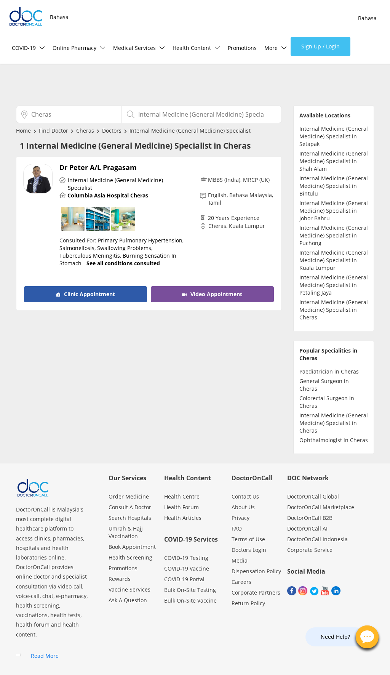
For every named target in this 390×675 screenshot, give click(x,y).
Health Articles (182, 517)
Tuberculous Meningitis (89, 255)
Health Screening (130, 557)
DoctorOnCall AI (307, 528)
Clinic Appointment (88, 294)
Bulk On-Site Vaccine (190, 600)
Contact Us (245, 496)
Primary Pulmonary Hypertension (140, 240)
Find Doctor (53, 130)
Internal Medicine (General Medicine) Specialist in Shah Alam (333, 161)
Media (240, 560)
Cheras (85, 130)
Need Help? (335, 636)
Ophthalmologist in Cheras (333, 440)
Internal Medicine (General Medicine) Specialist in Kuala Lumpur (333, 260)
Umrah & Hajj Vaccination (126, 532)
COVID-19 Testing (186, 557)
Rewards (120, 578)
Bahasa (59, 17)
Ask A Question (128, 600)
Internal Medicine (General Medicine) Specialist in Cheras (333, 309)
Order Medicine (129, 496)
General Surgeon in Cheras (324, 384)
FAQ (237, 528)
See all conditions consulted (123, 263)
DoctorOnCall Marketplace (320, 507)
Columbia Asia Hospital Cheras (107, 195)
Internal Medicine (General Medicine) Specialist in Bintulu (333, 186)
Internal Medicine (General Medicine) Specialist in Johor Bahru (333, 210)
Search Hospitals (130, 517)
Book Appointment (132, 546)
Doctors (111, 130)
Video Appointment (215, 294)
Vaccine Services (129, 589)
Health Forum (181, 507)
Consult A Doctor (130, 507)
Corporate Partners (256, 592)
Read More (45, 655)
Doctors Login (249, 549)
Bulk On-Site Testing (190, 589)
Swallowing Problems (124, 248)
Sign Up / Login (320, 46)
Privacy (240, 517)
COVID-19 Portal (184, 579)
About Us (243, 507)
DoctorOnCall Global (313, 496)
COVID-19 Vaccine (186, 568)
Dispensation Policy (256, 571)
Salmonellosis (76, 248)
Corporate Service (309, 549)
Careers (241, 581)
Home (23, 130)
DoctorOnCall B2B (309, 517)
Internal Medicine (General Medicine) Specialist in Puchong (333, 235)
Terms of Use (248, 539)
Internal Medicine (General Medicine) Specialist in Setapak (333, 136)
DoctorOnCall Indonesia (317, 539)
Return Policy (248, 603)
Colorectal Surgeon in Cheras (326, 401)
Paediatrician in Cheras (329, 371)
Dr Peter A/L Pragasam (98, 167)
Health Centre (182, 496)
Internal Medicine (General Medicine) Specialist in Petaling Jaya (333, 285)
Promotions (242, 47)
